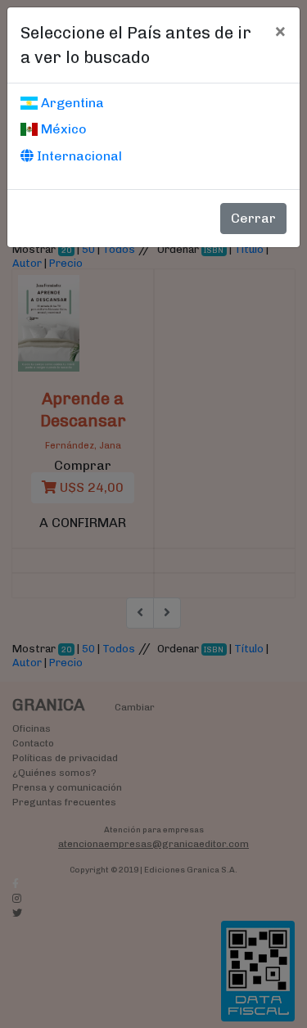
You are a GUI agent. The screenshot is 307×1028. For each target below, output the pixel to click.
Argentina (71, 102)
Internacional (78, 156)
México (62, 129)
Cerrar (253, 218)
